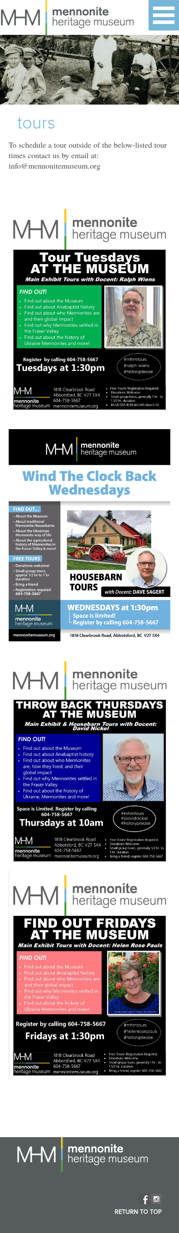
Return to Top (138, 1212)
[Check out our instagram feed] (156, 1199)
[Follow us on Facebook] (144, 1199)
